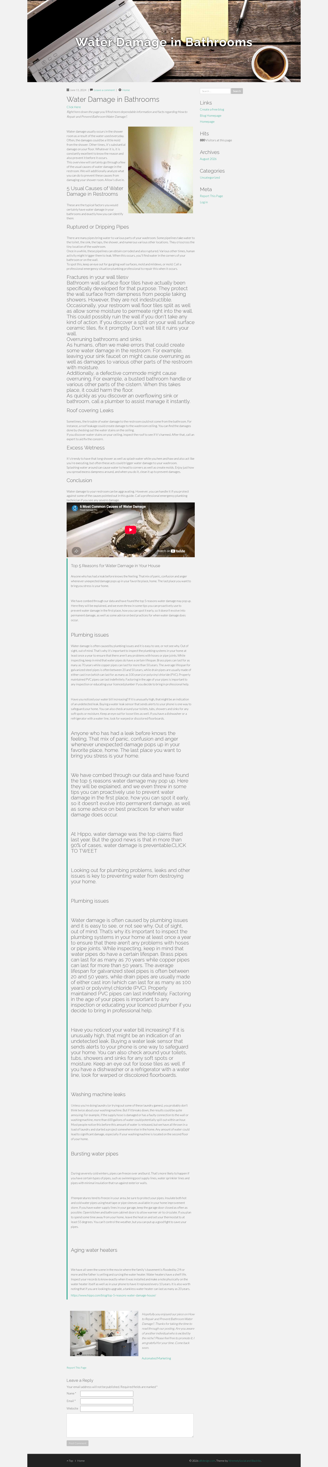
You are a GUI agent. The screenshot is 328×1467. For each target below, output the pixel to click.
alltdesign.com (207, 1460)
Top (70, 1460)
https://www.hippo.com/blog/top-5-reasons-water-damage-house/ (113, 1295)
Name (71, 1393)
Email (71, 1401)
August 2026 (208, 159)
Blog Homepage (210, 115)
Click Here (74, 107)
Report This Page (76, 1367)
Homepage (207, 121)
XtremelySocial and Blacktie (244, 1460)
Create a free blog (212, 109)
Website (72, 1408)
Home (126, 90)
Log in (204, 202)
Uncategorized (210, 177)
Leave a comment (104, 90)
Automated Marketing (156, 1358)
